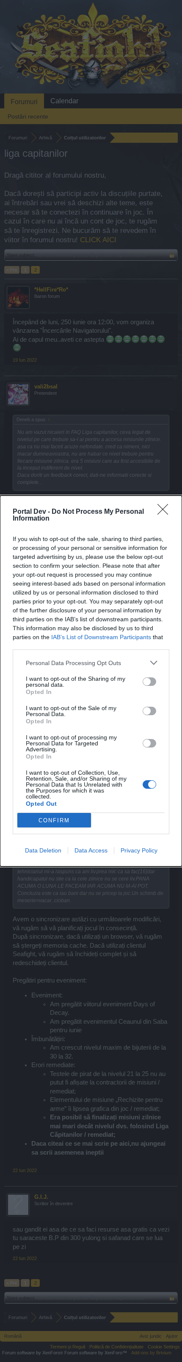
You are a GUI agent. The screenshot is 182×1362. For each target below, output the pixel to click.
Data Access (91, 850)
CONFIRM (54, 820)
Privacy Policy (139, 850)
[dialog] (91, 681)
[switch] (149, 681)
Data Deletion (43, 850)
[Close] (165, 512)
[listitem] (91, 662)
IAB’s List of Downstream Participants (101, 637)
